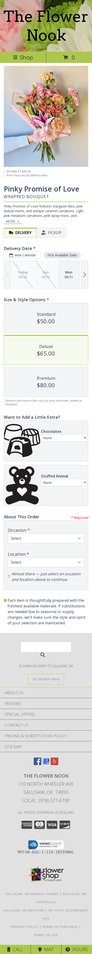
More (10, 221)
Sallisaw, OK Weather (23, 910)
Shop (26, 57)
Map (48, 949)
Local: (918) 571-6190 (46, 800)
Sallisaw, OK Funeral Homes (32, 894)
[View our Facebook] (37, 763)
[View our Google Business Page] (46, 763)
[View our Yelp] (54, 763)
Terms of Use (46, 935)
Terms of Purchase (60, 927)
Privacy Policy (24, 927)
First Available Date (62, 255)
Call (16, 949)
